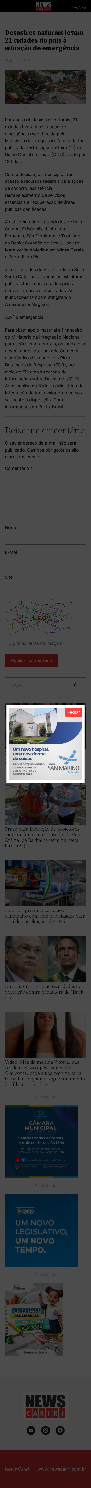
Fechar (73, 712)
